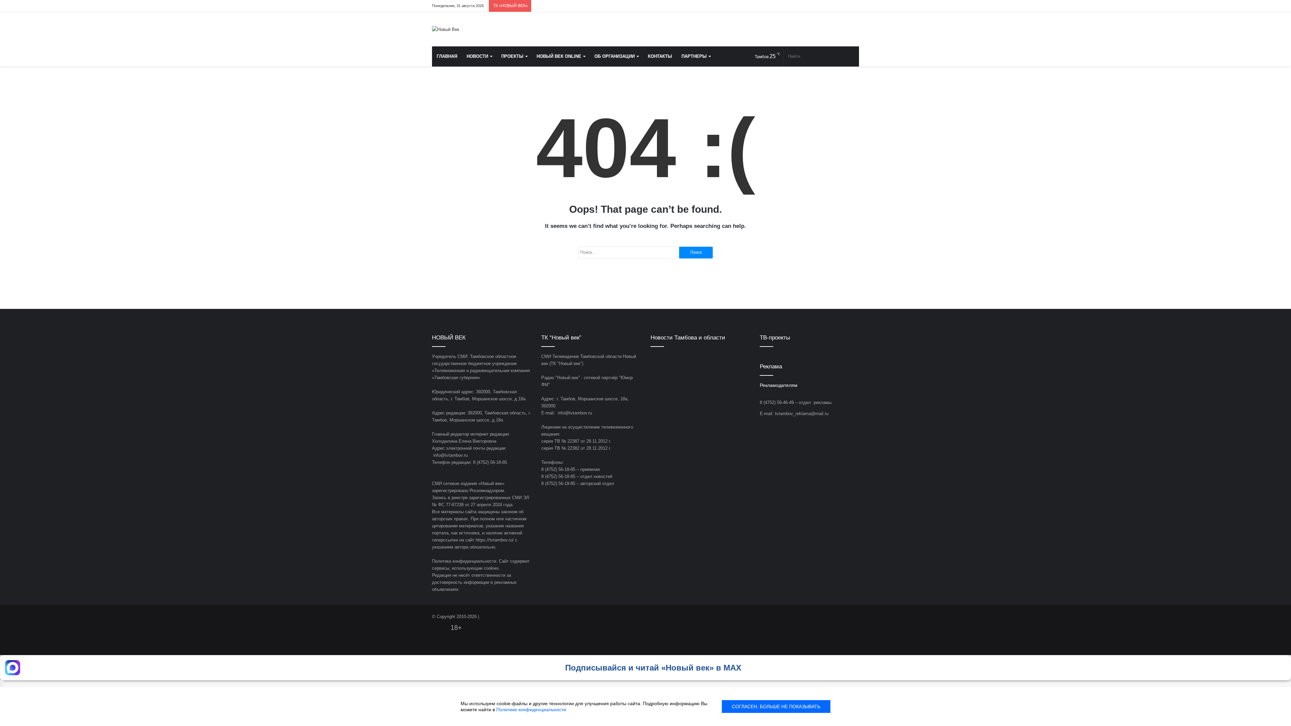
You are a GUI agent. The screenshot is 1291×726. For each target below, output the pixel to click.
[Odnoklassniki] (824, 6)
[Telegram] (834, 6)
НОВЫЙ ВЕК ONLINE (559, 56)
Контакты (660, 56)
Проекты (512, 56)
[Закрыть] (1, 683)
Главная (447, 56)
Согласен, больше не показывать (776, 706)
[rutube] (854, 6)
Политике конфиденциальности (531, 709)
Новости (477, 56)
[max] (844, 6)
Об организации (614, 56)
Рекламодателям (778, 385)
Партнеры (694, 56)
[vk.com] (814, 6)
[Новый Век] (445, 29)
